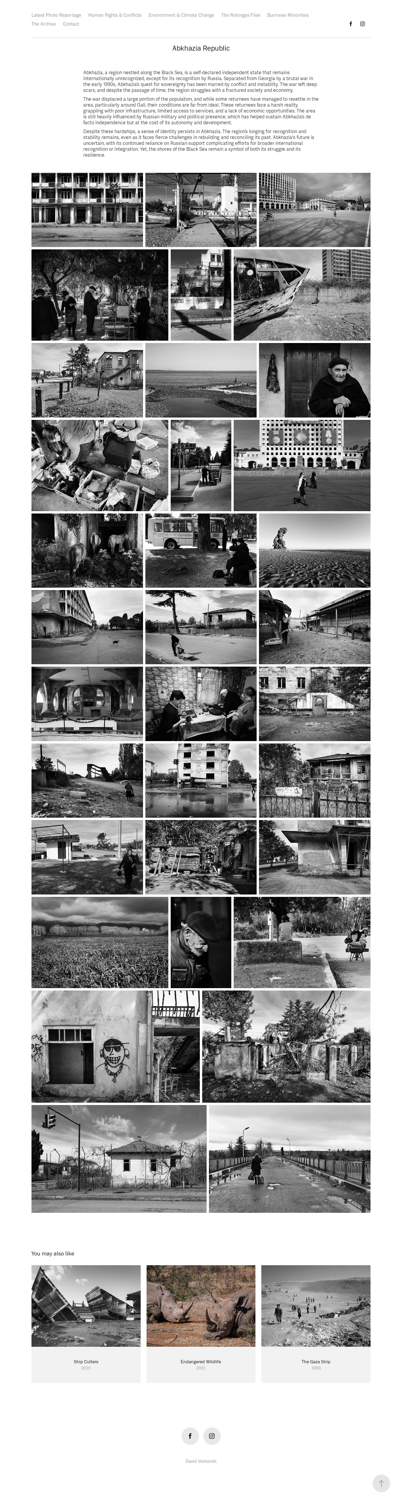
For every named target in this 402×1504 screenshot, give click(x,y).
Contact (71, 24)
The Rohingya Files (240, 15)
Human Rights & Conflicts (115, 15)
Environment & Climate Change (181, 15)
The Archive (43, 24)
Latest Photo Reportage (56, 15)
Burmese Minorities (288, 15)
